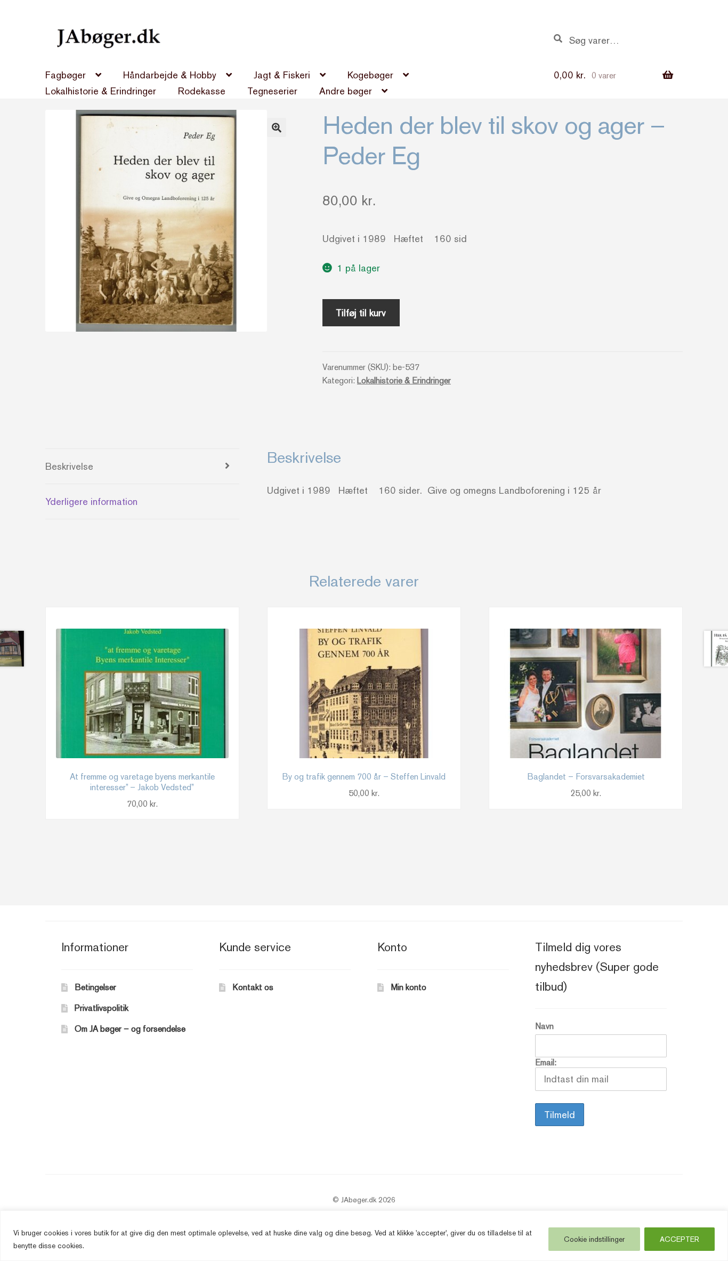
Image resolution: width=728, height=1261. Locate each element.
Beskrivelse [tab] (69, 466)
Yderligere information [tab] (91, 501)
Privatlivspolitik (101, 1008)
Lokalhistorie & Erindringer (100, 91)
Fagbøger (65, 75)
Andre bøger (345, 91)
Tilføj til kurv (361, 312)
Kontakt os (253, 987)
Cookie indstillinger (594, 1239)
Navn (544, 1026)
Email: (545, 1062)
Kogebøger (370, 75)
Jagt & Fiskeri (282, 75)
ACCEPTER (679, 1239)
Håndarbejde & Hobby (169, 75)
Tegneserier (272, 91)
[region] (364, 1235)
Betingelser (95, 987)
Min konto (408, 987)
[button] (276, 127)
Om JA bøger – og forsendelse (130, 1029)
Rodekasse (201, 91)
